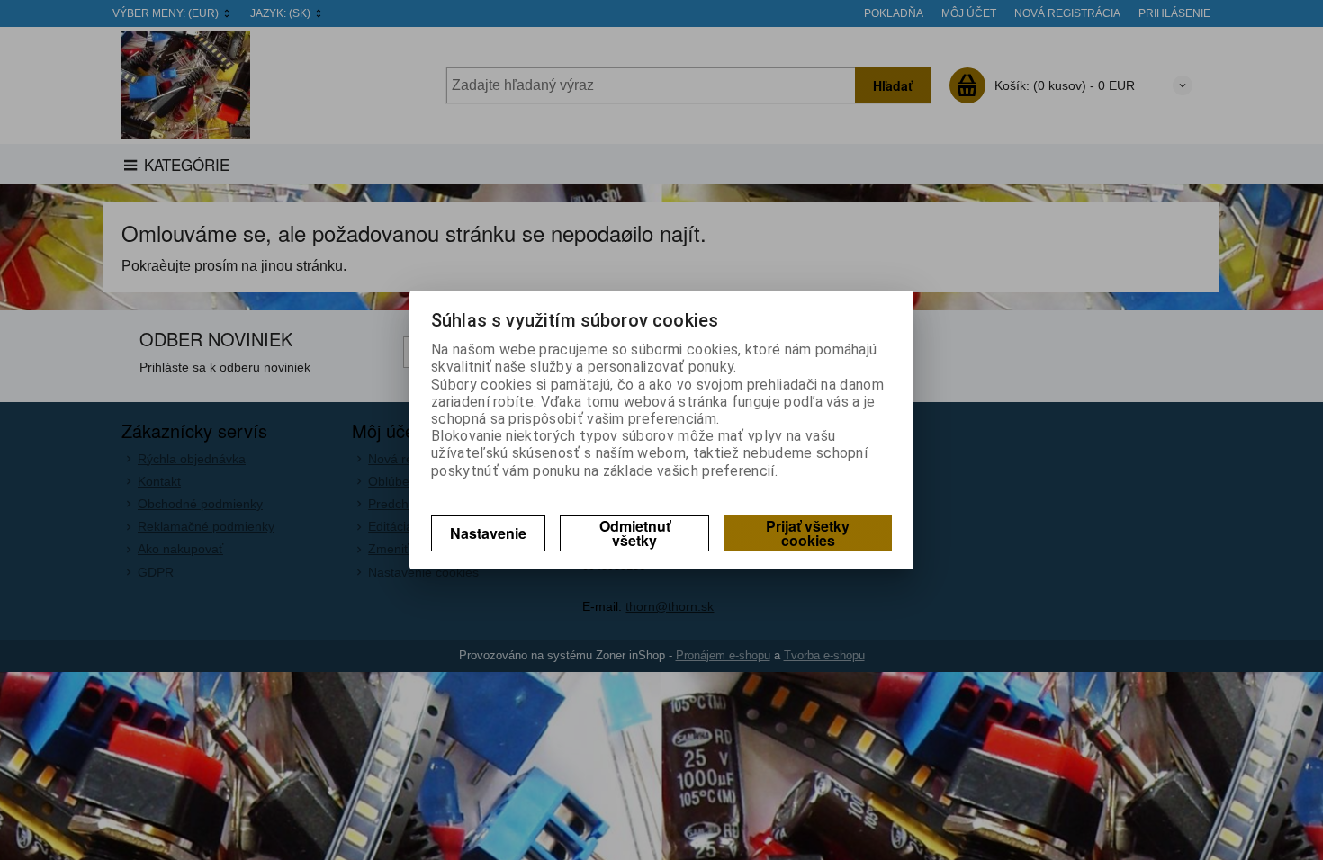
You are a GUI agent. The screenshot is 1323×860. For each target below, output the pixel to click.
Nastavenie (488, 533)
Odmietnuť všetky (634, 533)
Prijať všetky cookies (808, 533)
